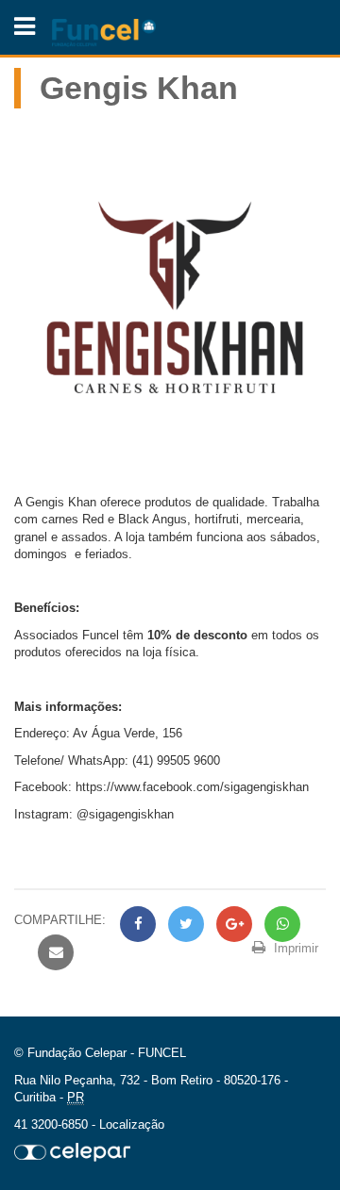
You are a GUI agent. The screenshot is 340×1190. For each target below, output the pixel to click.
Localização (131, 1124)
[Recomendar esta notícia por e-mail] (53, 953)
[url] (72, 1152)
